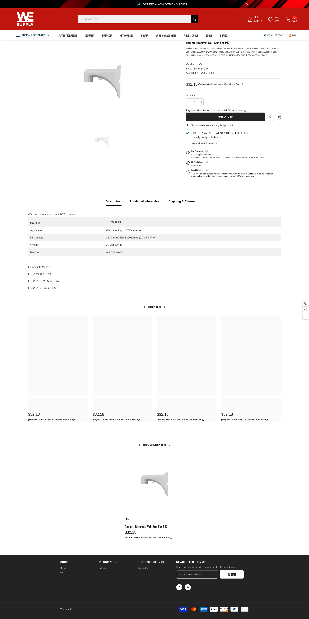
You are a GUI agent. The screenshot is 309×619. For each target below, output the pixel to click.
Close (247, 4)
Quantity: (191, 95)
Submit (231, 574)
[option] (102, 81)
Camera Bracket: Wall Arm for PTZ (146, 526)
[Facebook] (179, 587)
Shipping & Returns (182, 201)
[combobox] (134, 19)
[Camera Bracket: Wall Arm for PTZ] (154, 484)
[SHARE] (278, 117)
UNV (199, 64)
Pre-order (225, 116)
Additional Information (145, 201)
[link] (271, 117)
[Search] (138, 19)
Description (114, 201)
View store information (204, 143)
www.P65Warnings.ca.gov (242, 176)
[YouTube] (188, 587)
